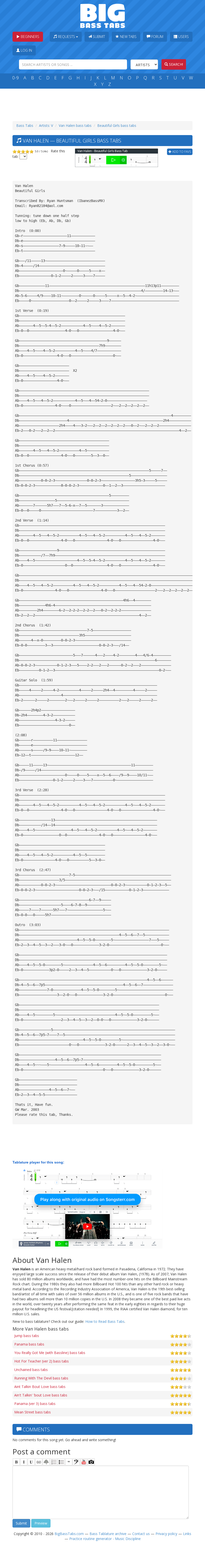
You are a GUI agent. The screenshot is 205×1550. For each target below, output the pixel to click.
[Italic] (23, 1461)
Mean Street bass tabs (32, 1412)
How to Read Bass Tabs (104, 1321)
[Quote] (68, 1461)
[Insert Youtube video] (83, 1461)
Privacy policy (166, 1533)
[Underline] (31, 1461)
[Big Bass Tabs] (102, 15)
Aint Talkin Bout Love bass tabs (40, 1386)
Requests (66, 36)
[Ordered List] (53, 1461)
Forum (156, 36)
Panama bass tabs (29, 1344)
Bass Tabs (24, 125)
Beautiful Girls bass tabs (116, 125)
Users (183, 36)
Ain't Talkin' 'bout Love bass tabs (40, 1395)
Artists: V (46, 125)
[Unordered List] (61, 1461)
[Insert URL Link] (38, 1461)
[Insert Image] (46, 1461)
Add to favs (181, 152)
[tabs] (76, 1461)
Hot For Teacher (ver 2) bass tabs (41, 1361)
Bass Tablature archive (108, 1533)
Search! (175, 64)
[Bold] (16, 1461)
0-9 (15, 78)
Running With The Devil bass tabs (41, 1378)
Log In (26, 50)
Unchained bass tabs (31, 1369)
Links (187, 1533)
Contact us (141, 1533)
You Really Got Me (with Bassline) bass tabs (49, 1352)
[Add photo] (91, 1461)
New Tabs (127, 36)
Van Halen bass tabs (75, 125)
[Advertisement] (103, 103)
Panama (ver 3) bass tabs (35, 1403)
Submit (98, 36)
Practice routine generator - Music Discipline (105, 1538)
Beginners (29, 36)
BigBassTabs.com (69, 1533)
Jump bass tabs (26, 1335)
